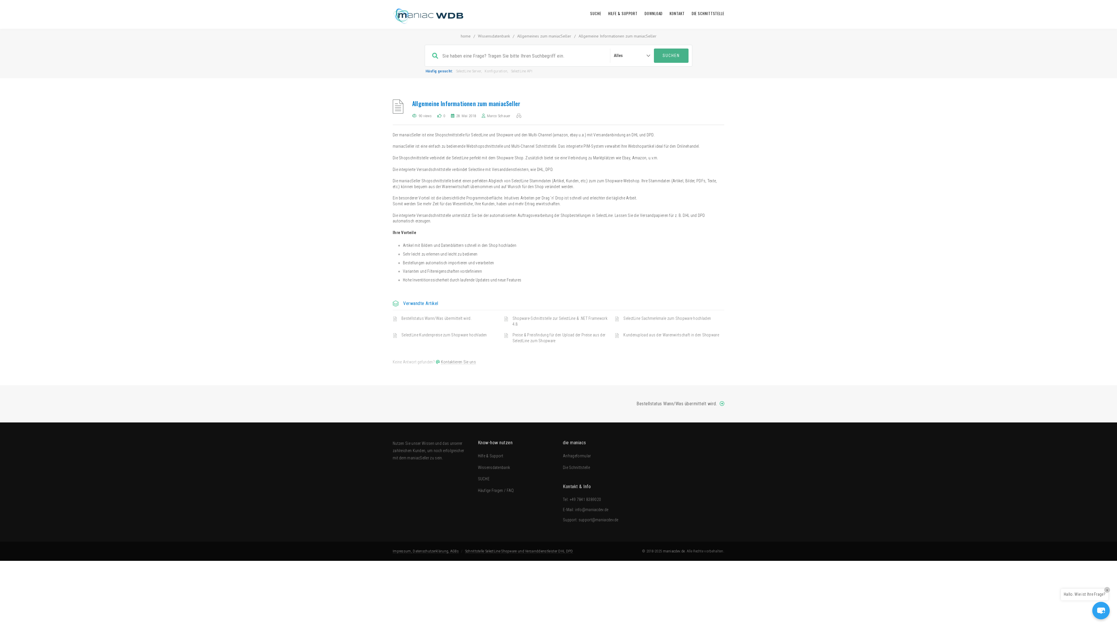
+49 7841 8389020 (585, 499)
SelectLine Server (468, 71)
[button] (1101, 610)
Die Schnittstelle (708, 13)
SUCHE (595, 13)
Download (654, 13)
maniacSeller (418, 458)
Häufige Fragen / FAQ (496, 490)
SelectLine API (521, 71)
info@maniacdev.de (591, 509)
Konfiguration (496, 71)
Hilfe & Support (623, 13)
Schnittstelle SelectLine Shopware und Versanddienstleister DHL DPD (519, 551)
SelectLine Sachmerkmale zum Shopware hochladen (667, 318)
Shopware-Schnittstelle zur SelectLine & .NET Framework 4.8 (560, 321)
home (466, 36)
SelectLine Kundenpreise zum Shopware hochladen (444, 335)
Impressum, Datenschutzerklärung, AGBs (426, 551)
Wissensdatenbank (494, 36)
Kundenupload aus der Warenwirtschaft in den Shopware (671, 335)
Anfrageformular (577, 456)
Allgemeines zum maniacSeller (544, 36)
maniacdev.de (674, 551)
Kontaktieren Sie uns (458, 362)
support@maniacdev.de (598, 520)
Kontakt (677, 13)
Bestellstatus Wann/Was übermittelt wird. (436, 318)
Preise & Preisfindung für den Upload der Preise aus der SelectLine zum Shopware (559, 338)
